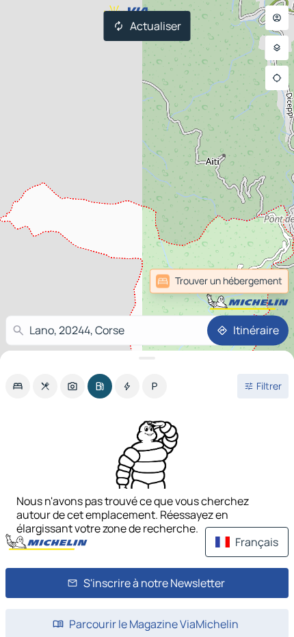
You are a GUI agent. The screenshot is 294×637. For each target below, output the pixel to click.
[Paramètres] (277, 48)
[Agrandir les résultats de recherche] (147, 358)
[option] (17, 386)
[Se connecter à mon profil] (277, 17)
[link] (258, 281)
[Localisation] (277, 78)
